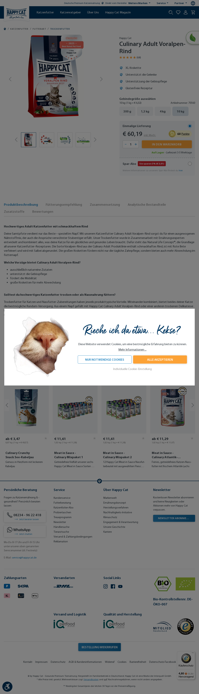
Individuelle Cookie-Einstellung (132, 369)
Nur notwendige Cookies (104, 359)
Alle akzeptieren (160, 359)
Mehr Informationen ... (132, 349)
